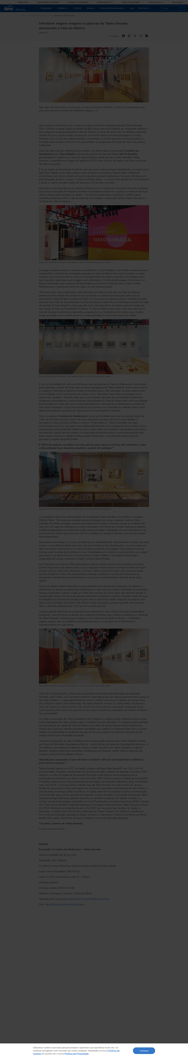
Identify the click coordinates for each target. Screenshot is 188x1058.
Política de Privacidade (76, 1053)
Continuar (144, 1050)
